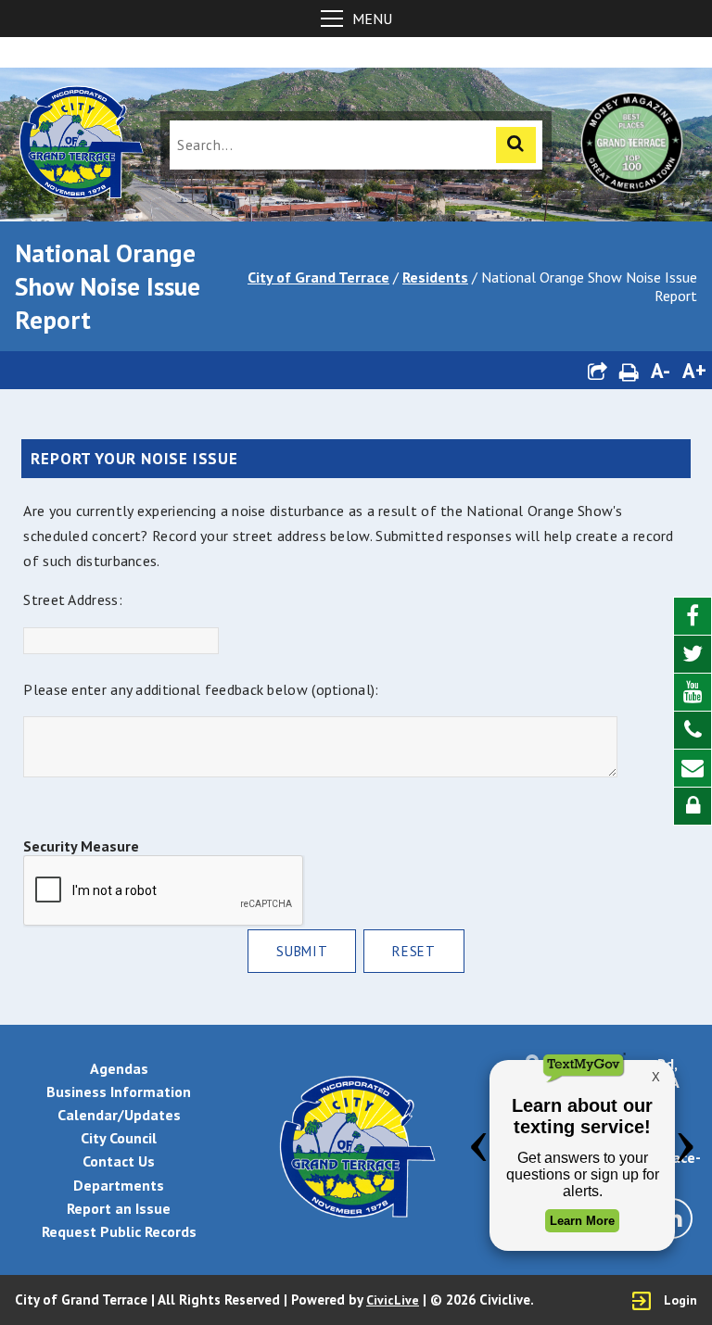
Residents (435, 277)
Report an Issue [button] (119, 1208)
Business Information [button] (118, 1091)
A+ (694, 370)
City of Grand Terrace (318, 277)
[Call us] (692, 731)
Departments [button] (118, 1185)
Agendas (119, 1068)
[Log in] (692, 806)
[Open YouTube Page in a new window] (692, 693)
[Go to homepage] (80, 144)
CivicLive (392, 1300)
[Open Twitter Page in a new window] (692, 655)
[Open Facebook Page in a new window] (692, 617)
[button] (597, 370)
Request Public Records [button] (119, 1231)
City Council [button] (119, 1138)
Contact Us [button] (119, 1161)
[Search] (516, 145)
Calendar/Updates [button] (119, 1114)
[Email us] (692, 769)
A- (660, 370)
